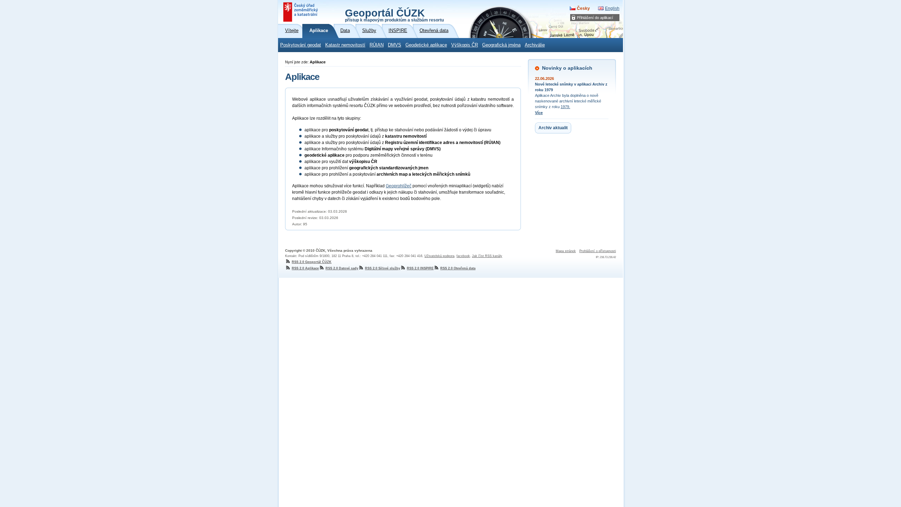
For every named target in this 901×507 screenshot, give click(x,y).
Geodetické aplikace (426, 45)
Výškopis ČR (464, 45)
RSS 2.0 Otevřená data (457, 268)
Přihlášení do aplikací (595, 17)
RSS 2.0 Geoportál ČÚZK (312, 262)
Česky (583, 8)
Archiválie (535, 45)
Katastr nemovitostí (345, 45)
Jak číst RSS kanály (487, 256)
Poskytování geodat (300, 45)
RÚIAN (377, 45)
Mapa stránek (566, 251)
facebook (463, 256)
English (612, 8)
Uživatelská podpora (439, 256)
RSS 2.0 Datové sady (342, 268)
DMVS (394, 45)
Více (539, 113)
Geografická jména (501, 45)
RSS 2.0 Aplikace (305, 268)
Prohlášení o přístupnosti (597, 251)
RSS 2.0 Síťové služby (382, 268)
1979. (565, 107)
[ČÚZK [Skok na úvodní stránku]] (301, 12)
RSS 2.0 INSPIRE (420, 268)
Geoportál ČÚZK (394, 14)
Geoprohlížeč (398, 185)
